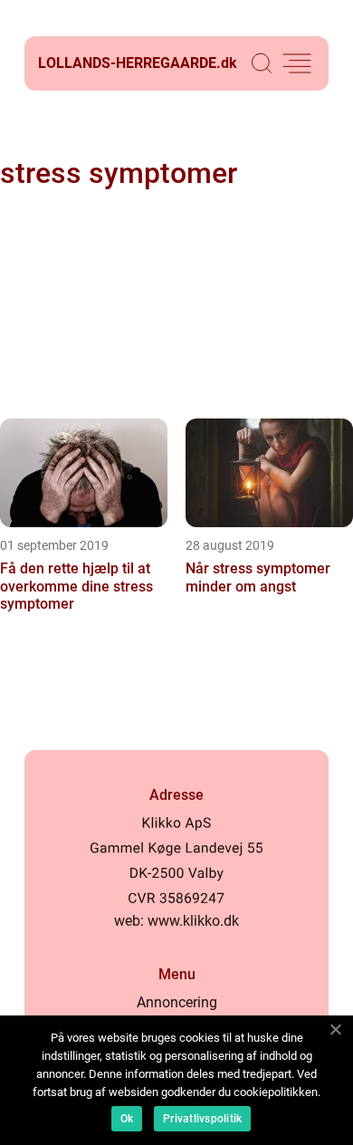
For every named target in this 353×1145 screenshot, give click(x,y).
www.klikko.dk (193, 920)
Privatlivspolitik (202, 1118)
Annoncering (177, 1002)
